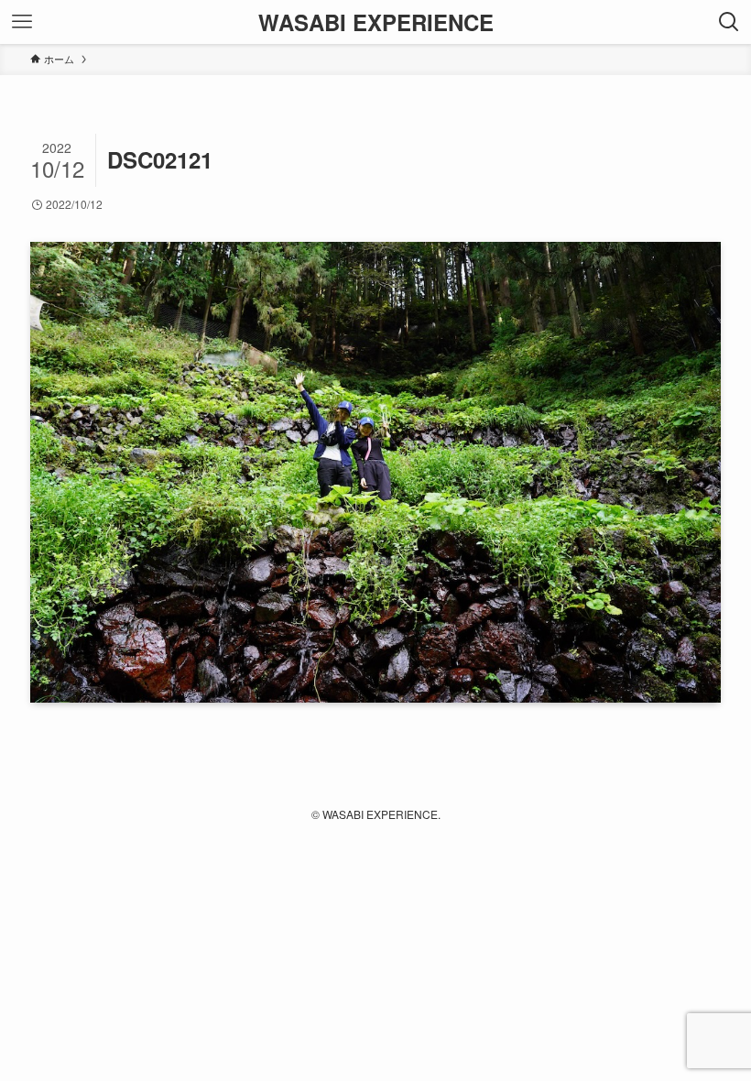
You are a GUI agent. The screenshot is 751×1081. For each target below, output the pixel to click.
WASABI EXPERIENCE (376, 22)
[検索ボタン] (729, 22)
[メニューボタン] (22, 22)
